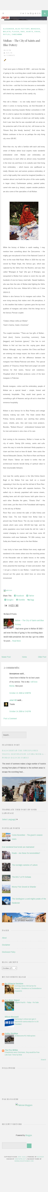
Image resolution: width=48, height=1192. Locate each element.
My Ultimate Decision (14, 983)
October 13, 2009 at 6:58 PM (20, 693)
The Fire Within (11, 1050)
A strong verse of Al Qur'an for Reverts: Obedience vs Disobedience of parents (28, 988)
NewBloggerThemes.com (24, 1161)
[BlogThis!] (12, 605)
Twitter (31, 595)
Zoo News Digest (12, 1000)
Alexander (8, 29)
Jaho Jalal (22, 1157)
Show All (43, 1060)
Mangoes (35, 29)
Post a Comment (10, 718)
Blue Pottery (22, 29)
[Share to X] (14, 605)
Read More (16, 640)
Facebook (20, 595)
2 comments (10, 55)
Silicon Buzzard (11, 1016)
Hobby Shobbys (11, 1033)
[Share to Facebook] (17, 605)
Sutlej (6, 34)
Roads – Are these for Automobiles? (26, 853)
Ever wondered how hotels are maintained (18, 847)
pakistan (9, 590)
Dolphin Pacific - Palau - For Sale (27, 1002)
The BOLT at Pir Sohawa (21, 877)
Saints (29, 31)
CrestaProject (20, 1159)
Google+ (10, 599)
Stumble (21, 599)
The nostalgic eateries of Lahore (25, 865)
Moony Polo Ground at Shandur (24, 886)
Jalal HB (13, 700)
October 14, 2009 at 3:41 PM (20, 711)
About (4, 937)
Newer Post (6, 656)
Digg (32, 599)
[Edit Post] (4, 60)
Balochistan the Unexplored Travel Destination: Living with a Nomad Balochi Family (23, 754)
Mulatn (7, 31)
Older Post (42, 656)
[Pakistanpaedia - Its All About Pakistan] (24, 921)
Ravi (23, 31)
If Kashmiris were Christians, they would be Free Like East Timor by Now (22, 1053)
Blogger (28, 1135)
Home (24, 656)
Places (15, 31)
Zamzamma (17, 34)
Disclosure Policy (8, 952)
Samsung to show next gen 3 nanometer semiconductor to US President (27, 1021)
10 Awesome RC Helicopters (25, 1035)
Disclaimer (6, 944)
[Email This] (10, 605)
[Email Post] (5, 605)
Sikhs (37, 31)
